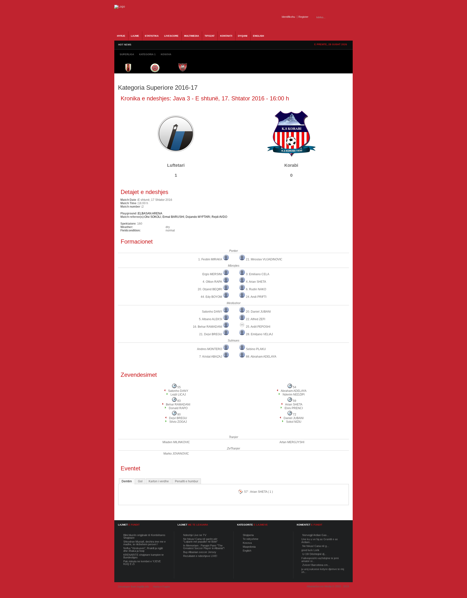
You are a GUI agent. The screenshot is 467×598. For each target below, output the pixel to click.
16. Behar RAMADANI (207, 326)
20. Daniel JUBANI (258, 311)
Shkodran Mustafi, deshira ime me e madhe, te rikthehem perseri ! (144, 543)
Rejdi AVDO (219, 217)
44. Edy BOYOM (211, 297)
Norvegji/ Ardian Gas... (315, 535)
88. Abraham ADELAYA (261, 356)
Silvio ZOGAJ (178, 421)
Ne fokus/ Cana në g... (315, 546)
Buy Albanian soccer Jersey (199, 552)
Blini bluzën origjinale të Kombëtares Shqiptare (144, 536)
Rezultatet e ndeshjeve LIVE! (200, 555)
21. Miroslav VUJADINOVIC (264, 259)
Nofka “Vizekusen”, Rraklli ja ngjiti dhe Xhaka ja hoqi (143, 549)
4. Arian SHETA (256, 281)
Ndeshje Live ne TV (194, 535)
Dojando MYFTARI (198, 217)
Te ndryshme (250, 538)
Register (303, 16)
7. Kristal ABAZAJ (210, 356)
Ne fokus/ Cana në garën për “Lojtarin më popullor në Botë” (200, 540)
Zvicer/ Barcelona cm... (316, 564)
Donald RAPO (178, 408)
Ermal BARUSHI (173, 217)
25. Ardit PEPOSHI (258, 326)
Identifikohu (288, 16)
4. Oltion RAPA (212, 281)
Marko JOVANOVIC (176, 453)
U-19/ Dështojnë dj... (314, 554)
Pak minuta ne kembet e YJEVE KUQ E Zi (142, 562)
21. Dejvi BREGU (210, 334)
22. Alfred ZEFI (255, 319)
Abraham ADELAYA (293, 391)
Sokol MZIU (293, 421)
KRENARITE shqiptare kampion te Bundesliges (143, 556)
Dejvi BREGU (178, 418)
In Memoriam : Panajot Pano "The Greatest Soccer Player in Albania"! (204, 547)
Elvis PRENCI (294, 408)
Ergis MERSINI (212, 274)
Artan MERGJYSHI (291, 442)
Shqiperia (248, 535)
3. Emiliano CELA (257, 274)
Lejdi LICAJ (178, 394)
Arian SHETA (293, 404)
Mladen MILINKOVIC (176, 442)
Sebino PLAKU (256, 349)
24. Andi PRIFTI (256, 297)
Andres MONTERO (209, 349)
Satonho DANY (212, 311)
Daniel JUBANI (294, 418)
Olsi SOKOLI (152, 217)
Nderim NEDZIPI (294, 394)
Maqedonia (249, 546)
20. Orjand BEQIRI (210, 289)
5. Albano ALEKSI (210, 319)
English (247, 550)
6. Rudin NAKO (256, 289)
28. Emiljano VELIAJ (259, 334)
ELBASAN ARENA (150, 213)
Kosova (247, 542)
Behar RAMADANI (178, 404)
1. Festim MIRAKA (210, 259)
